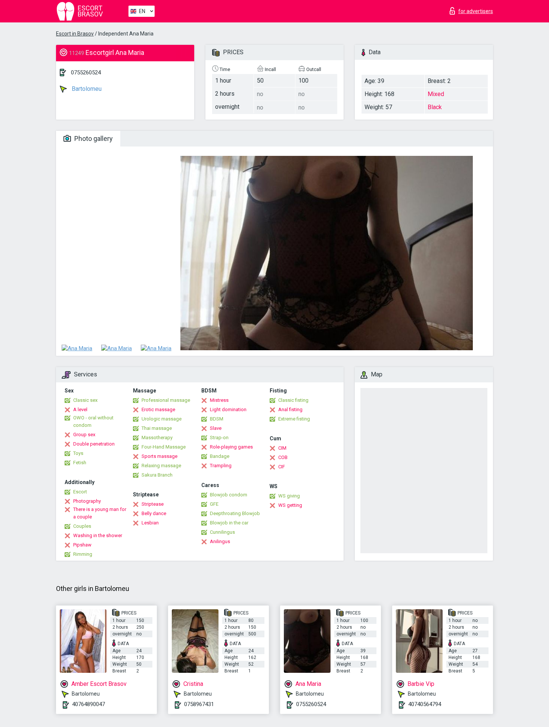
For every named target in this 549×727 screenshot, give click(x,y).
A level (80, 409)
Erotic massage (158, 409)
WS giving (289, 496)
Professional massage (166, 400)
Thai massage (157, 428)
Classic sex (85, 400)
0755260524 (86, 72)
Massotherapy (157, 437)
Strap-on (219, 437)
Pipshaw (82, 545)
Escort (80, 492)
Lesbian (150, 523)
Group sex (84, 434)
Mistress (219, 400)
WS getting (290, 505)
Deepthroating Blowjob (235, 513)
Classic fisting (293, 400)
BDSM (216, 419)
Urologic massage (162, 419)
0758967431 (199, 704)
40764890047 (88, 704)
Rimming (82, 554)
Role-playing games (231, 447)
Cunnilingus (222, 532)
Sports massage (159, 456)
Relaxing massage (161, 465)
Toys (78, 453)
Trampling (221, 465)
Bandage (219, 456)
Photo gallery (93, 138)
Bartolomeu (86, 88)
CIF (281, 466)
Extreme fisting (294, 419)
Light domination (228, 409)
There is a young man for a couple (99, 513)
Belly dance (154, 513)
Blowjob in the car (229, 523)
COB (283, 457)
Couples (82, 526)
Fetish (79, 462)
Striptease (153, 504)
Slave (215, 428)
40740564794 (424, 704)
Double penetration (94, 444)
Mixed (436, 94)
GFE (214, 504)
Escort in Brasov (75, 34)
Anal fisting (290, 409)
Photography (87, 501)
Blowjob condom (228, 494)
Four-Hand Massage (164, 447)
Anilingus (220, 541)
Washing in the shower (97, 535)
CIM (282, 448)
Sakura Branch (157, 475)
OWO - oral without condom (93, 421)
